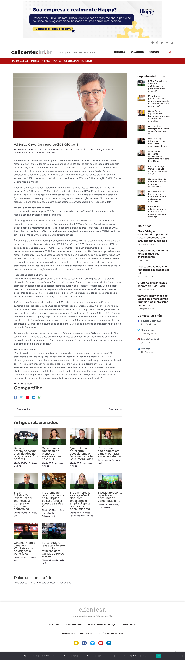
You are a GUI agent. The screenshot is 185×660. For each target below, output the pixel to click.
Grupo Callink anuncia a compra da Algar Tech (152, 284)
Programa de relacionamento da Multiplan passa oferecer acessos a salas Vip (53, 499)
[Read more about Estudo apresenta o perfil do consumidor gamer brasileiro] (110, 480)
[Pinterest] (27, 397)
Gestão (83, 463)
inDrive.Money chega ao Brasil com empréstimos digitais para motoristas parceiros (152, 300)
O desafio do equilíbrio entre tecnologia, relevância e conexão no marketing (159, 116)
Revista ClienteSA (151, 320)
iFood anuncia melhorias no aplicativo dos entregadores (152, 253)
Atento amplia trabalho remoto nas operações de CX (153, 269)
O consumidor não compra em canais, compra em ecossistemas (110, 452)
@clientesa (147, 330)
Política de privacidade (111, 633)
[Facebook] (15, 397)
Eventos (56, 61)
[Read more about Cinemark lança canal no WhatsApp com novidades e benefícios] (26, 531)
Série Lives (86, 61)
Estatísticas (75, 516)
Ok (159, 656)
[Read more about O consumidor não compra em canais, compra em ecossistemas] (110, 436)
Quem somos (68, 633)
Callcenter (137, 51)
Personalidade (20, 61)
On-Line (17, 466)
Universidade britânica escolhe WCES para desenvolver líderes (157, 142)
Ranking (34, 61)
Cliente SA (18, 463)
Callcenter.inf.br (74, 624)
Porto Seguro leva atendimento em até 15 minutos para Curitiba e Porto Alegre (54, 549)
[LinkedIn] (33, 397)
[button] (170, 52)
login (38, 582)
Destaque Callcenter (63, 149)
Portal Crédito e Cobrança (101, 624)
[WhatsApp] (39, 397)
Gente (54, 463)
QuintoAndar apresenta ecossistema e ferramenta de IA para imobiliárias (81, 454)
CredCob (154, 51)
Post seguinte (117, 409)
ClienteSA (119, 51)
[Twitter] (21, 397)
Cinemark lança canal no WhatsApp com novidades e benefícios (24, 548)
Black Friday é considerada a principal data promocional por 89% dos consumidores (152, 236)
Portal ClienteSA (150, 339)
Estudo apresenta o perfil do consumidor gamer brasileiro (110, 496)
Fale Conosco (87, 633)
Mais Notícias (82, 149)
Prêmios (46, 61)
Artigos (101, 460)
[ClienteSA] (138, 348)
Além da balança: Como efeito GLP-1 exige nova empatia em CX (157, 170)
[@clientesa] (138, 330)
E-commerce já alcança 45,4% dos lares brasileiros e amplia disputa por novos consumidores (80, 501)
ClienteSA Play (71, 61)
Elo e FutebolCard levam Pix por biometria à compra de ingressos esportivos (23, 501)
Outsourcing (96, 149)
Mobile (17, 560)
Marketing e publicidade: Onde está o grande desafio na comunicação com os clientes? (158, 101)
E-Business (85, 513)
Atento (31, 152)
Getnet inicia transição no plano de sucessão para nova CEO (52, 454)
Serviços (18, 516)
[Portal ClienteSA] (138, 339)
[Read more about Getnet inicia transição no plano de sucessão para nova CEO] (54, 436)
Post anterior (22, 409)
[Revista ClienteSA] (138, 320)
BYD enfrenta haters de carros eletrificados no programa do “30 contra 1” (26, 454)
